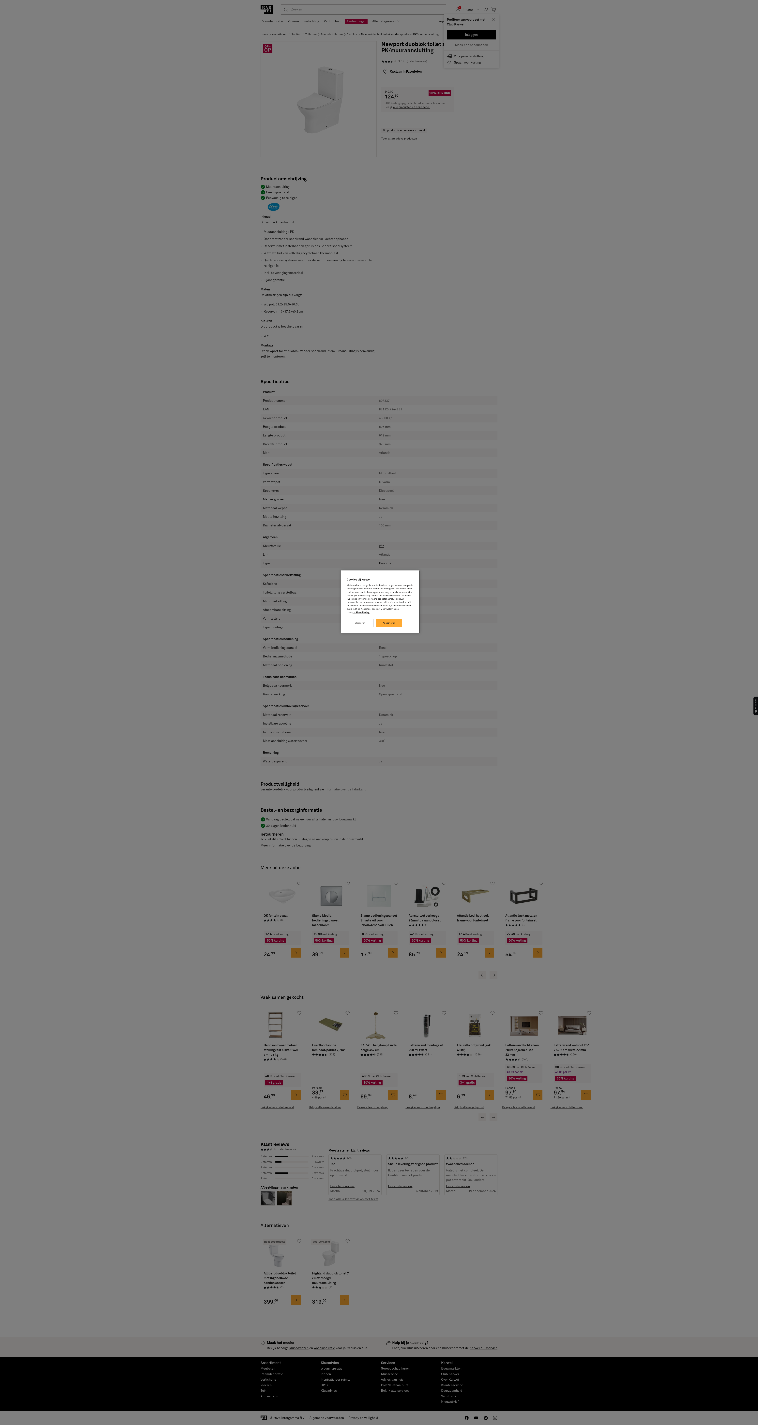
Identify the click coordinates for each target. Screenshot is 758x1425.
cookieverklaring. (361, 612)
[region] (380, 601)
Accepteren (389, 623)
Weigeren (360, 623)
